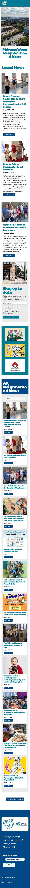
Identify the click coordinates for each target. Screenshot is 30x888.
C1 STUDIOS (9, 882)
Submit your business (12, 840)
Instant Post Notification (11, 311)
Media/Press (8, 844)
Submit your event (10, 837)
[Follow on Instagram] (9, 865)
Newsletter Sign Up (13, 859)
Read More (8, 134)
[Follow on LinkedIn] (13, 865)
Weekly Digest (8, 313)
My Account (8, 847)
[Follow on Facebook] (5, 865)
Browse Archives (14, 799)
